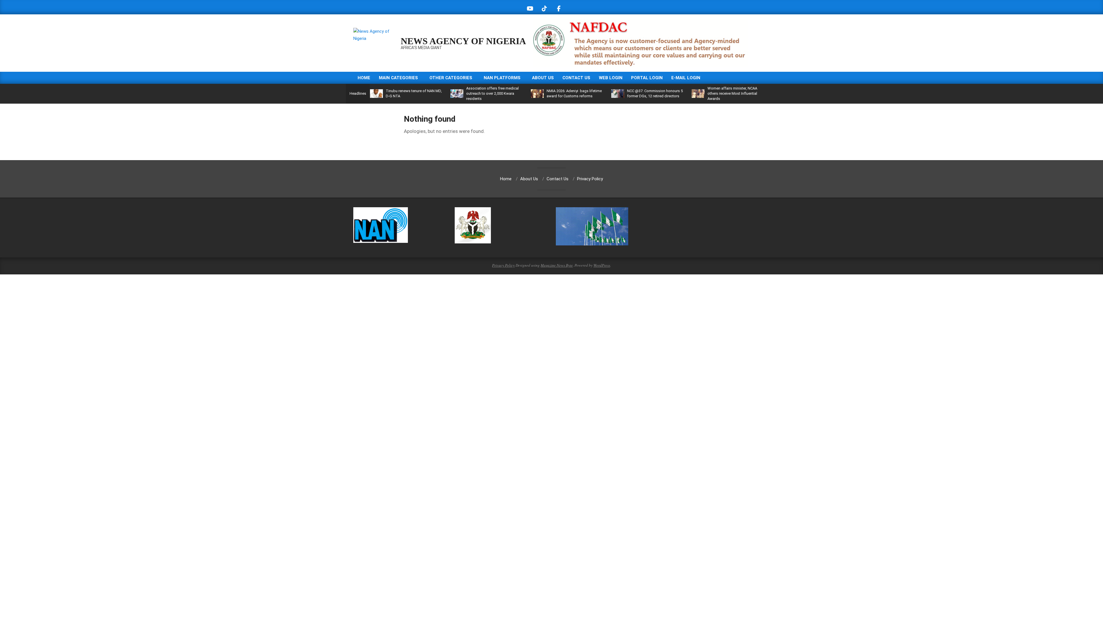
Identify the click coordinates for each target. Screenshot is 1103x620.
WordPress (601, 265)
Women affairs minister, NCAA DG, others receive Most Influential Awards (735, 93)
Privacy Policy (503, 265)
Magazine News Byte (557, 265)
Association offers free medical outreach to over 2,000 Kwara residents (492, 93)
